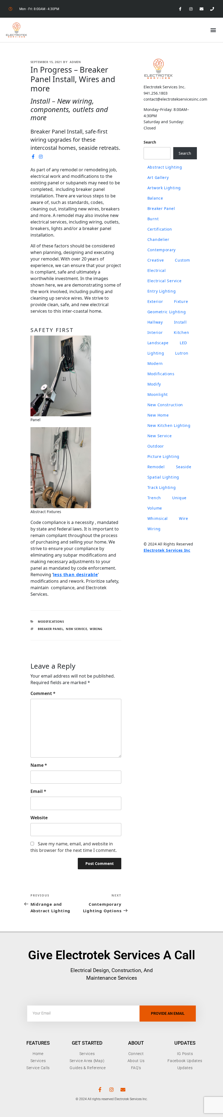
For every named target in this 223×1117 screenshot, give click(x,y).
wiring (96, 629)
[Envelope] (201, 9)
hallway (155, 322)
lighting (155, 353)
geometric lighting (166, 311)
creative (155, 260)
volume (154, 508)
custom (182, 260)
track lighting (161, 487)
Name (38, 765)
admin (75, 62)
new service (76, 629)
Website (39, 818)
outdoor (155, 446)
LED (183, 342)
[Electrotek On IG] (41, 157)
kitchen (181, 332)
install (180, 322)
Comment (42, 693)
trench (154, 497)
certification (159, 229)
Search (150, 142)
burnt (153, 218)
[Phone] (212, 9)
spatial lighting (163, 477)
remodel (156, 466)
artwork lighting (164, 187)
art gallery (158, 177)
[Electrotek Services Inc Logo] (158, 68)
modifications (161, 373)
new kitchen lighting (169, 425)
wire (183, 518)
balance (155, 198)
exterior (155, 301)
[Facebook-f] (180, 9)
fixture (181, 301)
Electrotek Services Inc (167, 550)
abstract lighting (164, 167)
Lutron (181, 353)
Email (38, 791)
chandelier (158, 239)
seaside (183, 466)
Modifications (51, 621)
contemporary (161, 249)
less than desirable (75, 575)
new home (158, 415)
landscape (158, 342)
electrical (156, 270)
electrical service (164, 280)
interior (155, 332)
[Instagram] (190, 9)
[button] (213, 30)
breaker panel (50, 629)
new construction (165, 404)
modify (154, 384)
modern (155, 363)
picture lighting (163, 456)
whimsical (157, 518)
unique (179, 497)
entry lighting (161, 291)
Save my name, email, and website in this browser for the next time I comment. (73, 847)
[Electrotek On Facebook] (33, 157)
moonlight (157, 394)
